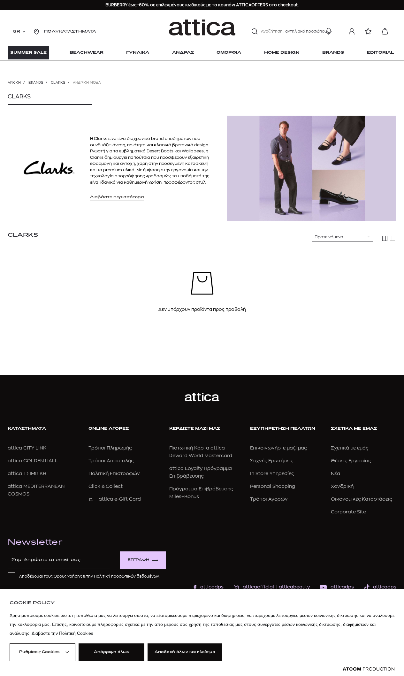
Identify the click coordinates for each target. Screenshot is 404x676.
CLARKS (58, 82)
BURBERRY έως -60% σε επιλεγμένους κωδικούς (155, 5)
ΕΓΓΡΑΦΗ (138, 560)
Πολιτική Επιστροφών (114, 473)
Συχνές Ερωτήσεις (271, 460)
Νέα (335, 473)
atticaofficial (258, 587)
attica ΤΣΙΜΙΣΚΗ (27, 473)
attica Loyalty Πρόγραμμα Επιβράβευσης (200, 472)
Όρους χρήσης (68, 576)
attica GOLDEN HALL (33, 460)
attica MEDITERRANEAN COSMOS (36, 490)
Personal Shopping (272, 486)
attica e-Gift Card (120, 499)
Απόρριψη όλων (111, 652)
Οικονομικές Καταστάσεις (361, 499)
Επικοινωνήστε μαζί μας (278, 448)
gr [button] (16, 32)
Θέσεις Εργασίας (351, 460)
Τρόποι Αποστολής (110, 460)
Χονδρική (342, 486)
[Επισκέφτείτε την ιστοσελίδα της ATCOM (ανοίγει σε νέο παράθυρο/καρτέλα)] (368, 669)
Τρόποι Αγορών (269, 499)
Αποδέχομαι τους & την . (89, 576)
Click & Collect (105, 486)
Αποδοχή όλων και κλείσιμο (185, 652)
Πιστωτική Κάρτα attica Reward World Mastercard (200, 452)
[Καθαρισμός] (317, 31)
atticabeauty (292, 587)
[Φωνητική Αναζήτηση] (328, 31)
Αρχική (14, 82)
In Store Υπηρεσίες (272, 473)
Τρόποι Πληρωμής (110, 448)
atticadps (212, 587)
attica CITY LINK (27, 448)
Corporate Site (348, 512)
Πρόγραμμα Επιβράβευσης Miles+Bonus (201, 493)
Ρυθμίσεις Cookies (39, 652)
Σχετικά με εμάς (349, 448)
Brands (35, 82)
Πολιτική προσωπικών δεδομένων (126, 576)
